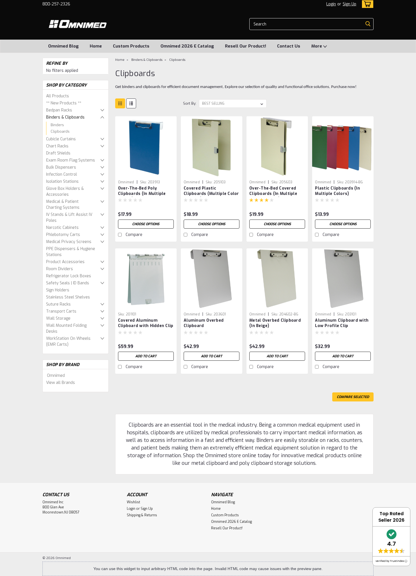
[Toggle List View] (131, 103)
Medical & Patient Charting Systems (63, 204)
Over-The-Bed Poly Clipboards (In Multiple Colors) (142, 194)
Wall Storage (58, 318)
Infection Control (61, 174)
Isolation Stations (62, 181)
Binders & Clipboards (65, 117)
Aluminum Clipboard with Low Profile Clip (341, 323)
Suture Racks (58, 304)
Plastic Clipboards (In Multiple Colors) (337, 191)
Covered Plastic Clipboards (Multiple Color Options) (211, 194)
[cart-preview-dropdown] (366, 4)
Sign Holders (57, 290)
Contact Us (288, 46)
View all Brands (60, 382)
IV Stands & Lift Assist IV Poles (69, 217)
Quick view (145, 173)
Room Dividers (59, 269)
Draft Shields (58, 153)
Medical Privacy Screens (68, 241)
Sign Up (349, 4)
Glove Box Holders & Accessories (65, 191)
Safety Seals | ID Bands (67, 283)
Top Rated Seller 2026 (391, 516)
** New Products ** (63, 103)
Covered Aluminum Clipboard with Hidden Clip (145, 323)
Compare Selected (353, 397)
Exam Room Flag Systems (70, 160)
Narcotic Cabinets (62, 227)
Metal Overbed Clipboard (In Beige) (275, 323)
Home (96, 46)
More (317, 46)
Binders (57, 124)
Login (331, 4)
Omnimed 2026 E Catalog (187, 46)
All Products (57, 96)
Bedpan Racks (59, 110)
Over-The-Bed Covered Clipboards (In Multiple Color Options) (273, 194)
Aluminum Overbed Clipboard (204, 323)
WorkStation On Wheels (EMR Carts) (68, 341)
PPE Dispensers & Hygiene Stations (70, 251)
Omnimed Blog (63, 46)
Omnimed (56, 375)
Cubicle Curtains (61, 139)
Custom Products (131, 46)
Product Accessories (65, 262)
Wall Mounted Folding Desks (66, 328)
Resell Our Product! (245, 46)
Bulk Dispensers (61, 167)
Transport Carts (61, 311)
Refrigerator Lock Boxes (68, 276)
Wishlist (133, 502)
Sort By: (189, 103)
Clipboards (60, 131)
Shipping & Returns (142, 515)
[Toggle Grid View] (120, 103)
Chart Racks (57, 146)
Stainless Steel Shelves (68, 297)
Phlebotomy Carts (63, 234)
